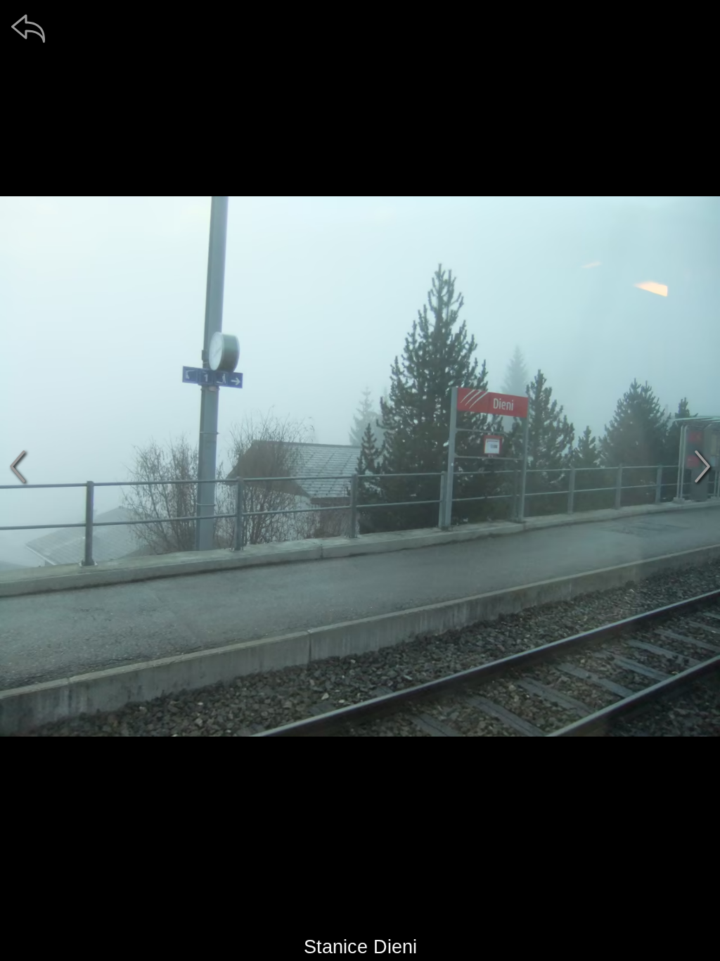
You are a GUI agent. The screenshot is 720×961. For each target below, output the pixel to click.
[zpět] (28, 28)
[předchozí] (17, 466)
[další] (702, 466)
